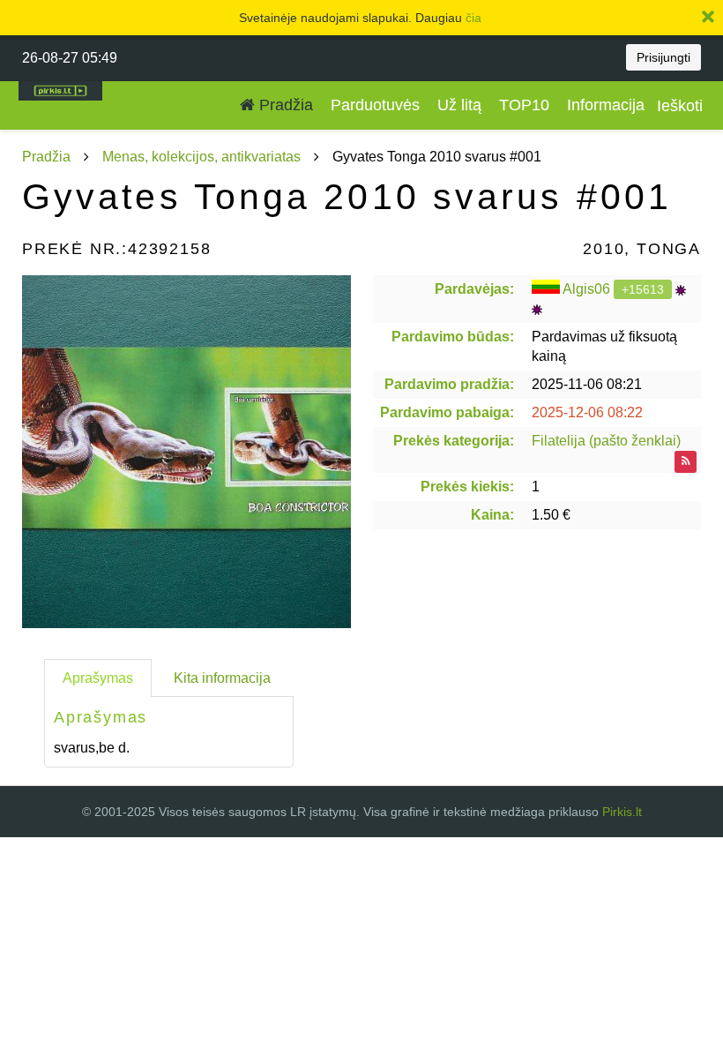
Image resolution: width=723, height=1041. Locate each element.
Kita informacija (222, 677)
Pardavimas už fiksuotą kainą (604, 346)
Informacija (606, 105)
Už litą (459, 105)
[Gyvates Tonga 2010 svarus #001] (186, 451)
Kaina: (492, 514)
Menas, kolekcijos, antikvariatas (201, 156)
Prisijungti (663, 57)
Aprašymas (98, 677)
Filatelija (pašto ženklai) (606, 440)
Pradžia (284, 105)
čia (473, 18)
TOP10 (524, 105)
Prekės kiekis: (467, 486)
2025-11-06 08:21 (587, 384)
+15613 (643, 289)
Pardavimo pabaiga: (447, 412)
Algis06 (586, 288)
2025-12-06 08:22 (587, 412)
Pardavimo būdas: (452, 336)
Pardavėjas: (474, 288)
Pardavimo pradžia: (449, 384)
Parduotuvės (375, 105)
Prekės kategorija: (453, 440)
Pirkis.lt (622, 812)
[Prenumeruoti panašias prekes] (686, 462)
